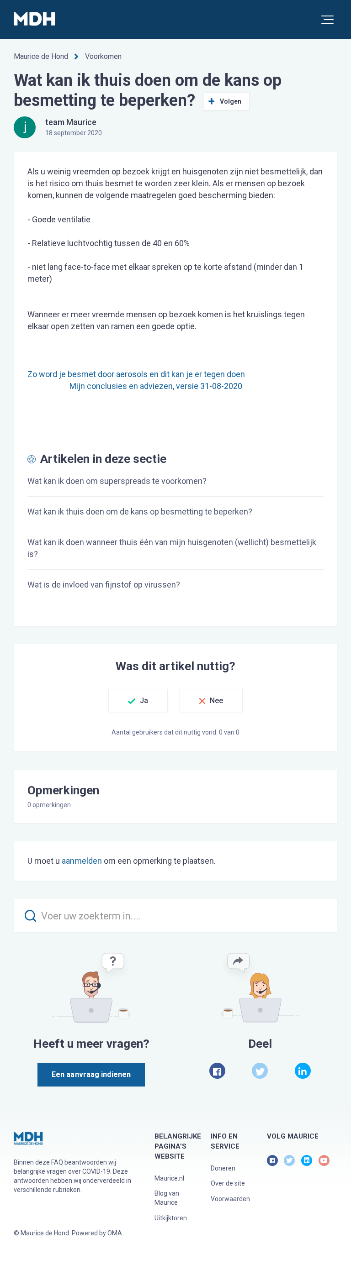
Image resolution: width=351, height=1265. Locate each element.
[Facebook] (217, 1071)
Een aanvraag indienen (91, 1074)
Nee (216, 700)
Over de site (228, 1183)
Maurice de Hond (41, 56)
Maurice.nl (169, 1178)
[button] (327, 19)
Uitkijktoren (170, 1218)
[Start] (34, 19)
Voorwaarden (230, 1198)
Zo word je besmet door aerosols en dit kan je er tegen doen (136, 374)
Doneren (223, 1168)
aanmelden (82, 861)
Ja (144, 700)
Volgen (231, 101)
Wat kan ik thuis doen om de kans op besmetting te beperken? (139, 511)
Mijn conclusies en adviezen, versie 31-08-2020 (155, 386)
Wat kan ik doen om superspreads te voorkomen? (117, 481)
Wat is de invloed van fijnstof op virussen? (103, 584)
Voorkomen (103, 56)
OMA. (115, 1233)
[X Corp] (260, 1071)
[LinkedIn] (303, 1071)
